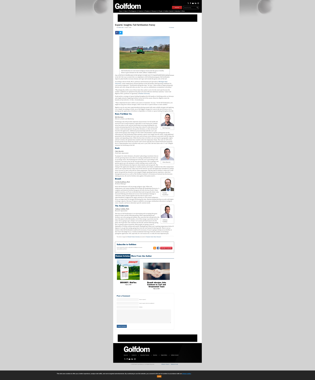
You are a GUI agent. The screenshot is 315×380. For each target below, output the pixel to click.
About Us (126, 355)
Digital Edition (164, 355)
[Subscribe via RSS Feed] (154, 248)
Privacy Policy (165, 364)
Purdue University (144, 93)
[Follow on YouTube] (192, 3)
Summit (168, 11)
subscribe (177, 7)
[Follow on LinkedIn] (195, 3)
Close (159, 376)
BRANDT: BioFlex (128, 282)
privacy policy (186, 373)
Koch (117, 148)
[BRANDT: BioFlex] (128, 269)
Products (147, 11)
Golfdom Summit (174, 355)
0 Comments (171, 27)
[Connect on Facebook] (158, 248)
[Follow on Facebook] (190, 3)
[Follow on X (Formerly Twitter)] (188, 3)
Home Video (153, 236)
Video (125, 11)
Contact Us (134, 355)
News (120, 11)
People (160, 11)
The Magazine (132, 11)
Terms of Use (174, 364)
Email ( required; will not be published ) (146, 303)
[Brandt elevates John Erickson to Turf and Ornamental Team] (156, 269)
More (183, 11)
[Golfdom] (137, 352)
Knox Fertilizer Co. (123, 114)
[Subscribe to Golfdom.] (166, 248)
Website (140, 307)
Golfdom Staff (120, 27)
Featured (148, 236)
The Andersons (122, 206)
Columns (140, 11)
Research (154, 11)
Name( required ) (142, 299)
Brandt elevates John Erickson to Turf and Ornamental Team (156, 284)
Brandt (118, 179)
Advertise (177, 11)
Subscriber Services (144, 355)
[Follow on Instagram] (198, 3)
